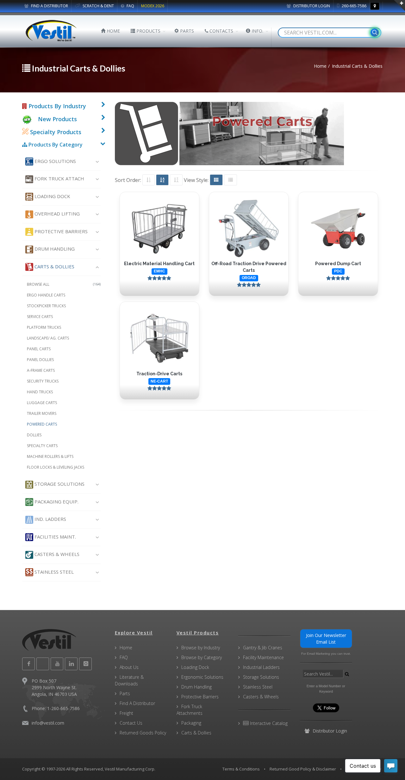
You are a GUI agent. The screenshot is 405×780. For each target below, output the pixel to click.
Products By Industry (56, 106)
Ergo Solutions (54, 161)
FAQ (130, 6)
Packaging (191, 723)
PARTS (186, 31)
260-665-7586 (353, 6)
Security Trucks (43, 381)
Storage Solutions (58, 484)
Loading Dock (51, 196)
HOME (112, 31)
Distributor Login (311, 6)
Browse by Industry (200, 648)
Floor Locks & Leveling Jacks (55, 467)
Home (126, 648)
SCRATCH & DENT (98, 6)
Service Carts (40, 316)
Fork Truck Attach (58, 178)
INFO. (256, 31)
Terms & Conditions (241, 769)
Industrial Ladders (261, 667)
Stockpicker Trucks (46, 306)
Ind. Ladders (49, 519)
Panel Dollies (40, 359)
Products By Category (55, 144)
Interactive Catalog (268, 723)
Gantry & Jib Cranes (262, 648)
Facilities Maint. (54, 537)
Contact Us (131, 723)
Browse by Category (201, 657)
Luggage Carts (42, 402)
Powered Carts (42, 424)
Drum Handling (54, 249)
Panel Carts (39, 349)
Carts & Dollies (53, 266)
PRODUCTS (147, 31)
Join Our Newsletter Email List (326, 638)
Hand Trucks (40, 392)
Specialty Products (54, 132)
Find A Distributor (137, 703)
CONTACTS (220, 31)
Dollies (34, 435)
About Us (129, 667)
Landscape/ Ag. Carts (48, 338)
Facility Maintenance (263, 657)
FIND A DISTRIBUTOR (49, 6)
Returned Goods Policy (143, 733)
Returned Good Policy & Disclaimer (303, 769)
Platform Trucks (44, 327)
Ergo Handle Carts (46, 295)
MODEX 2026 (152, 6)
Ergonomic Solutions (202, 677)
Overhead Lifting (56, 213)
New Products (57, 119)
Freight (126, 713)
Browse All (64, 284)
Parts (125, 693)
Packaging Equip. (55, 501)
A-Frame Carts (41, 370)
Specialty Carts (42, 445)
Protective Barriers (60, 231)
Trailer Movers (41, 413)
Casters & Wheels (56, 554)
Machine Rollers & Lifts (50, 456)
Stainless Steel (53, 572)
